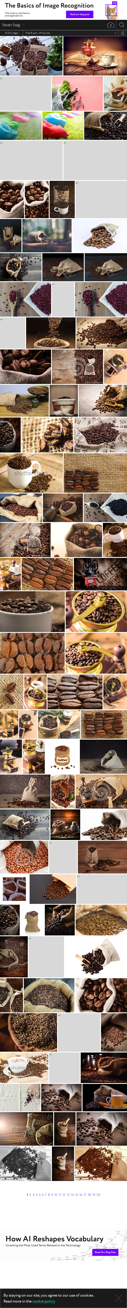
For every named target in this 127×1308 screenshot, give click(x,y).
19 (93, 1195)
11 (60, 1195)
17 (85, 1195)
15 (76, 1195)
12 (63, 1195)
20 (98, 1195)
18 (89, 1195)
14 (72, 1195)
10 (55, 1195)
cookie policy (43, 1302)
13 (68, 1195)
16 (80, 1195)
